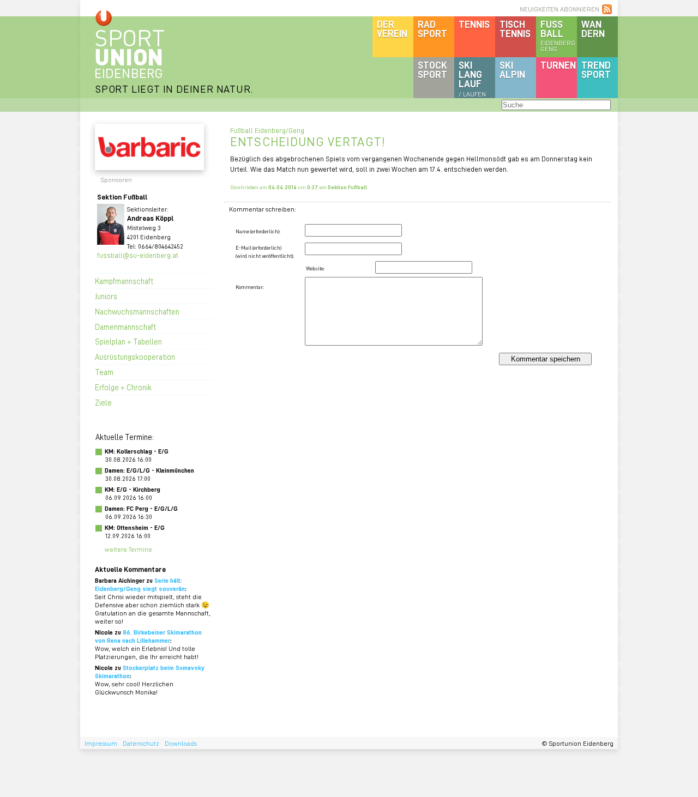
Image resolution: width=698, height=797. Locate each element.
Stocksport (432, 69)
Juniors (106, 296)
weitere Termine (128, 549)
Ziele (103, 402)
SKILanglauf (472, 78)
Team (104, 372)
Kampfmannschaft (124, 281)
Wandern (593, 28)
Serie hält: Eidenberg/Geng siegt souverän (140, 584)
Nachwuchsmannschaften (137, 311)
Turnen (558, 65)
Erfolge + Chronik (123, 387)
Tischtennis (515, 28)
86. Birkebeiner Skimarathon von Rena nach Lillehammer (148, 636)
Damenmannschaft (125, 326)
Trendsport (596, 69)
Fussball (557, 35)
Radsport (432, 28)
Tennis (474, 24)
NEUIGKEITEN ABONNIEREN (559, 9)
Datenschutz (141, 743)
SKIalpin (512, 69)
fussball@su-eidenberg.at (137, 254)
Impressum (101, 743)
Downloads (181, 743)
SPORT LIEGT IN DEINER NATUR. (173, 88)
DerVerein (392, 28)
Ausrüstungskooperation (135, 356)
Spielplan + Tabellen (128, 341)
